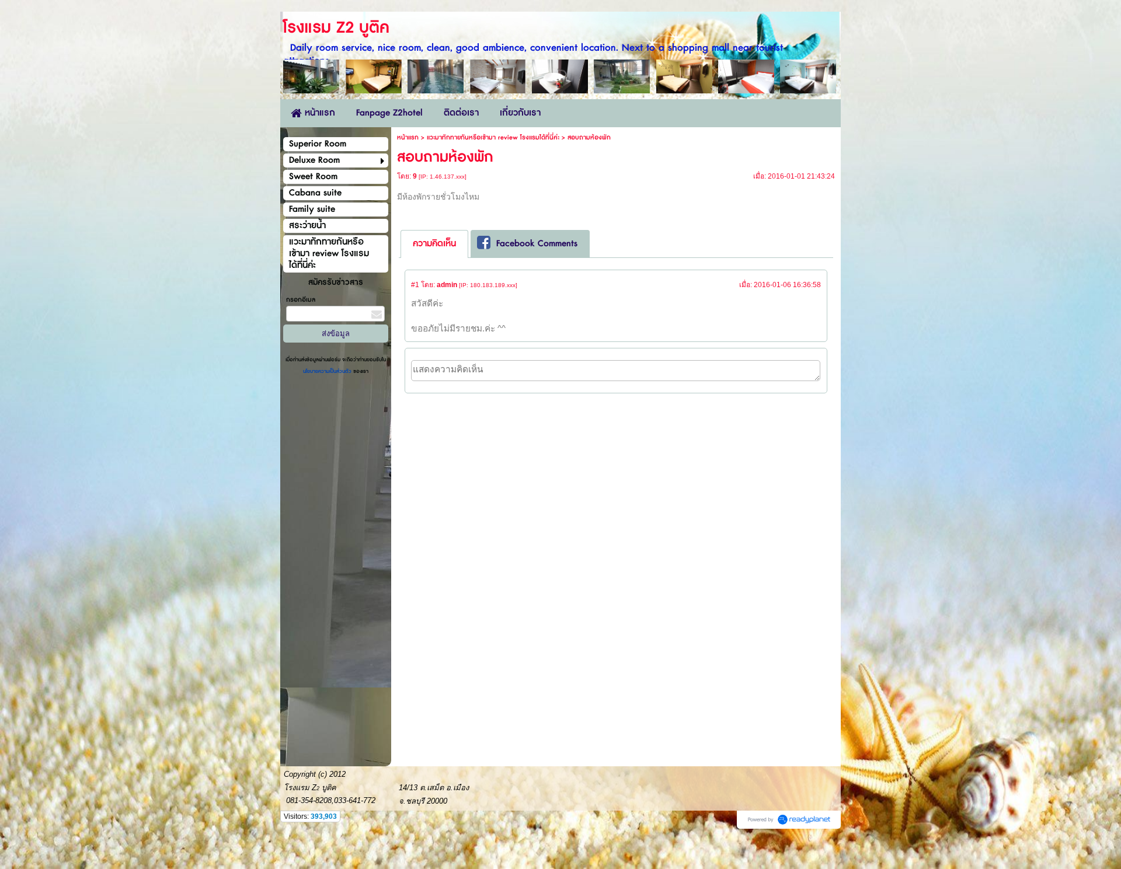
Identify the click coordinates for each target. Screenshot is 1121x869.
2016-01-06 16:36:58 (787, 285)
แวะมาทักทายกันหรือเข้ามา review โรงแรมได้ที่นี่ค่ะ (493, 137)
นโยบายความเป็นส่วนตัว (328, 371)
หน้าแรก (408, 137)
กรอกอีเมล (300, 299)
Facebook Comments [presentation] (536, 244)
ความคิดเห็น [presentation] (434, 244)
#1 (415, 285)
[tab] (434, 244)
